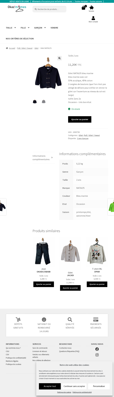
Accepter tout (50, 386)
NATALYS (80, 188)
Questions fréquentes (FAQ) (69, 351)
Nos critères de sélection (41, 360)
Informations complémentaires (41, 157)
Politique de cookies (64, 392)
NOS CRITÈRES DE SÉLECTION (20, 38)
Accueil (12, 48)
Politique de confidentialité (82, 392)
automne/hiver (83, 215)
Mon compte (93, 22)
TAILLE (9, 27)
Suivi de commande (40, 348)
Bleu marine (82, 195)
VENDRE (54, 27)
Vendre (91, 11)
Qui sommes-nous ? (13, 348)
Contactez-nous (65, 348)
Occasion (80, 204)
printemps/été (83, 212)
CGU (7, 351)
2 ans (78, 179)
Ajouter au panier (79, 119)
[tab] (44, 158)
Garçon (79, 171)
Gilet (36, 48)
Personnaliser (99, 386)
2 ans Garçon (82, 138)
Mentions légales (12, 361)
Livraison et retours (40, 351)
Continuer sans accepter (74, 386)
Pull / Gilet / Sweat (24, 48)
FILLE (23, 27)
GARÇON (38, 27)
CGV (7, 354)
